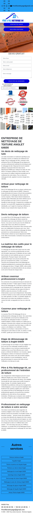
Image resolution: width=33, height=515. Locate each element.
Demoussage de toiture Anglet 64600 (16, 478)
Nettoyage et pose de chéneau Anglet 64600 (16, 482)
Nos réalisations (16, 29)
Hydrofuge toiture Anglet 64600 (16, 475)
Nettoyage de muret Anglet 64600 (16, 471)
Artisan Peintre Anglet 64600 (16, 492)
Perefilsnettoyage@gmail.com (22, 6)
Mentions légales (27, 512)
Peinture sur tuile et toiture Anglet (16, 468)
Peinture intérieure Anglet (17, 457)
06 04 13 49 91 (8, 5)
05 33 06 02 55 (7, 507)
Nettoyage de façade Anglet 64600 (16, 489)
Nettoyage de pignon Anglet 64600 (16, 485)
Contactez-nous (16, 24)
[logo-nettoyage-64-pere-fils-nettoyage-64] (12, 17)
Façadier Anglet (16, 460)
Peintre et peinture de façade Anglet (16, 464)
